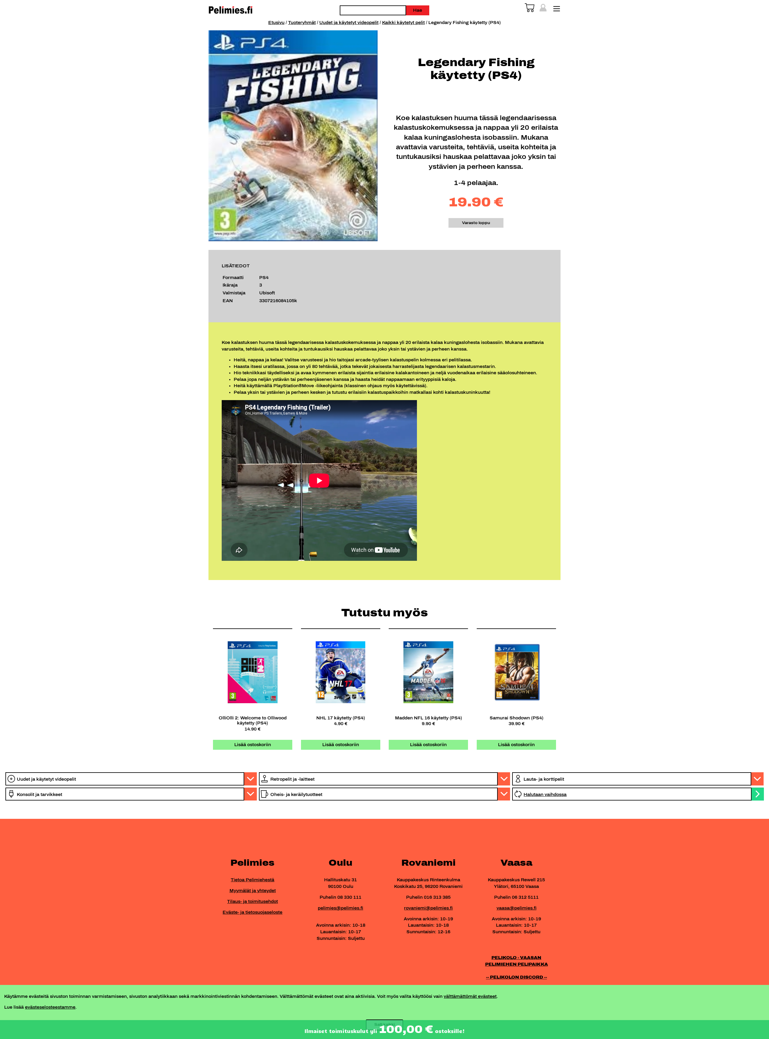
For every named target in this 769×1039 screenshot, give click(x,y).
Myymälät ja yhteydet (252, 890)
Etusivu (276, 22)
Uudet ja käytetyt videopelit (348, 22)
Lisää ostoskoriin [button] (252, 744)
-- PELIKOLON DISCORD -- (516, 977)
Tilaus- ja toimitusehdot (252, 901)
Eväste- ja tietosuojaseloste (252, 912)
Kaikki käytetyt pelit (403, 22)
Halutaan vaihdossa (545, 794)
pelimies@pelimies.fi (340, 908)
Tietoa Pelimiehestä (252, 879)
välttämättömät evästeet (470, 996)
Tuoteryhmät (302, 22)
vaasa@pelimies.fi (516, 908)
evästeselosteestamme (50, 1007)
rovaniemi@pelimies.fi (428, 908)
